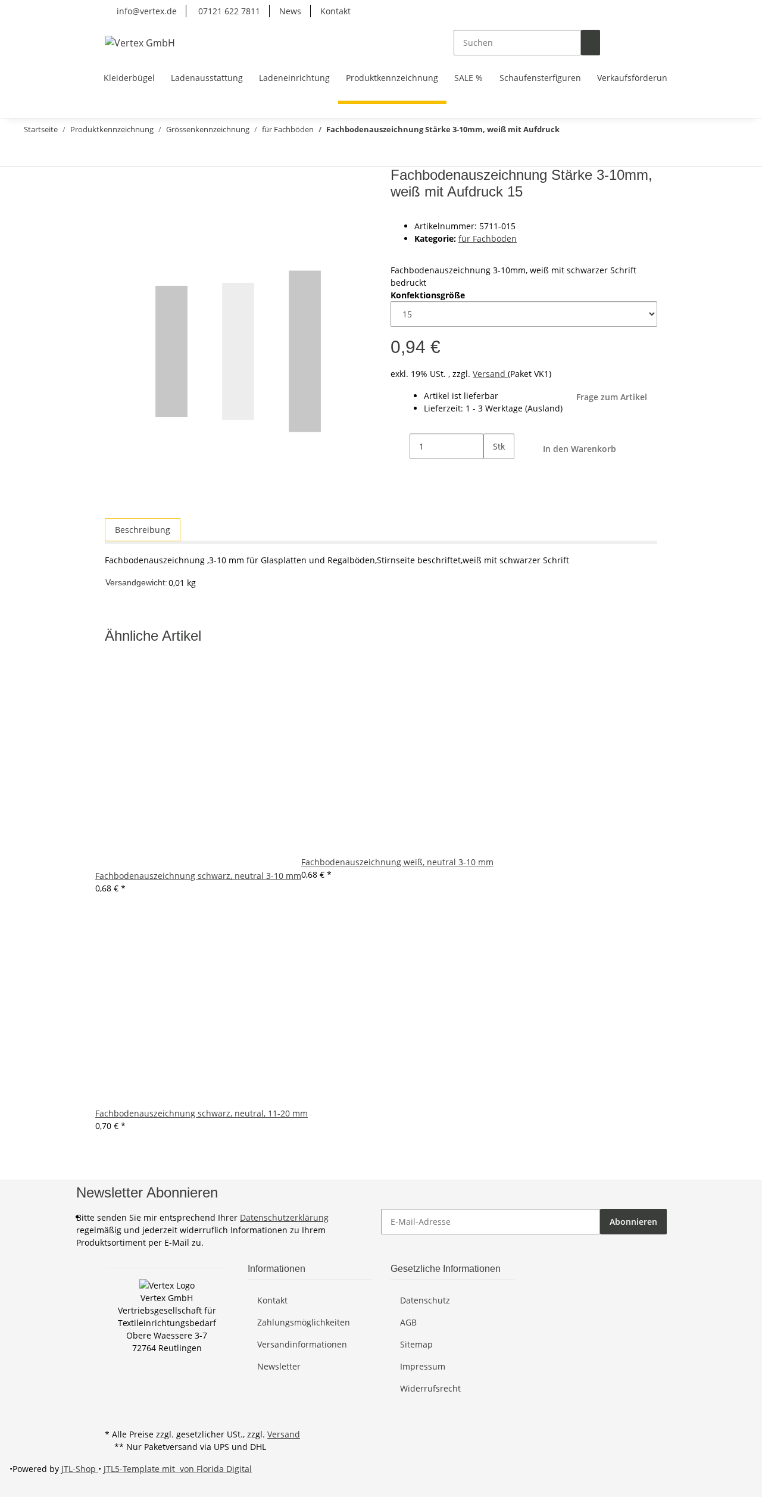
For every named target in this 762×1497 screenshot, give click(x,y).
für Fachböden (487, 238)
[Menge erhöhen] (492, 472)
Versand (490, 373)
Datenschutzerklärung (284, 1217)
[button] (609, 42)
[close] (114, 179)
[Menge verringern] (400, 446)
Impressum (422, 1366)
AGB (408, 1322)
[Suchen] (590, 42)
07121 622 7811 (228, 11)
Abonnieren (633, 1221)
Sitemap (416, 1344)
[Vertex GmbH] (140, 42)
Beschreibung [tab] (142, 529)
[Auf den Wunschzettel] (135, 205)
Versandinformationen (302, 1344)
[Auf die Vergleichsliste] (114, 205)
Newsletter (279, 1366)
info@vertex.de (145, 11)
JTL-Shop (79, 1468)
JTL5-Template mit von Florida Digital (178, 1468)
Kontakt (335, 11)
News (290, 11)
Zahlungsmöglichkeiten (303, 1322)
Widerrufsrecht (430, 1388)
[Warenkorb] (647, 42)
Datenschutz (425, 1300)
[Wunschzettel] (628, 42)
